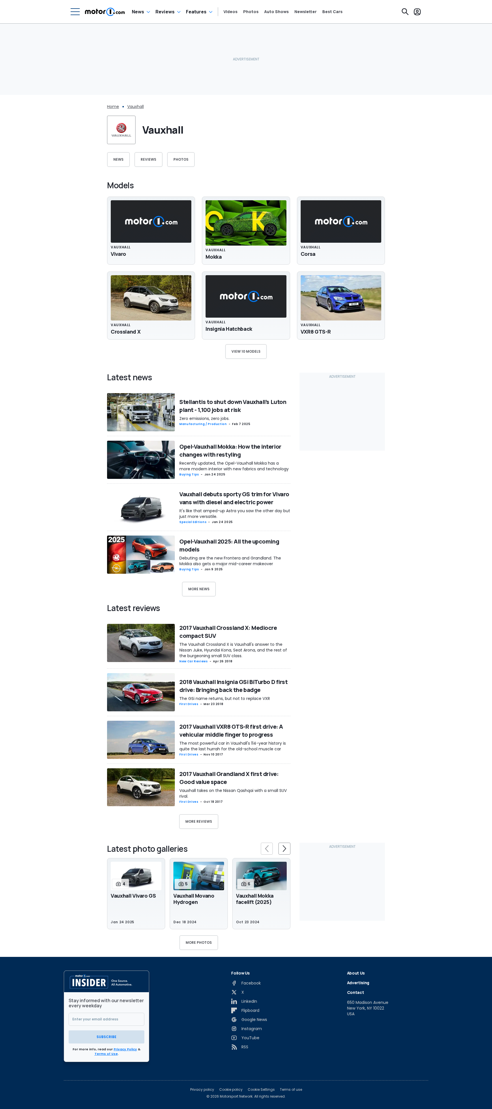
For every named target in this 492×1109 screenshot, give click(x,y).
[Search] (405, 11)
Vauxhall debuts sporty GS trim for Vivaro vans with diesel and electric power (234, 498)
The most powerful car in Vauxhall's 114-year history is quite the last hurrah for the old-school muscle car (232, 746)
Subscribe (106, 1036)
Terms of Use (106, 1053)
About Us (356, 973)
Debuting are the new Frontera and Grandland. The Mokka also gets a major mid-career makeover (230, 561)
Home (113, 106)
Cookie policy (231, 1089)
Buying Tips (189, 474)
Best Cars (332, 11)
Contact (355, 992)
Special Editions (192, 522)
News (138, 12)
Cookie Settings (261, 1089)
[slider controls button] (267, 849)
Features (196, 12)
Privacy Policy (125, 1049)
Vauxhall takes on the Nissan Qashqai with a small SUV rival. (233, 793)
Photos (251, 11)
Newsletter (305, 11)
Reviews (165, 12)
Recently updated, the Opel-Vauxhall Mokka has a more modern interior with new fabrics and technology (234, 466)
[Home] (105, 12)
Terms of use (291, 1089)
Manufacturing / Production (203, 424)
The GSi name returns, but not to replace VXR (224, 698)
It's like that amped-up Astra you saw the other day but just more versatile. (234, 513)
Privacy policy (202, 1089)
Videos (230, 11)
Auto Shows (276, 11)
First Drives (188, 704)
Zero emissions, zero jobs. (204, 418)
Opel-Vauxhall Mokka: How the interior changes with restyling (230, 450)
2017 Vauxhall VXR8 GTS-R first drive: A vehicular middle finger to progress (231, 730)
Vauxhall (135, 106)
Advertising (358, 982)
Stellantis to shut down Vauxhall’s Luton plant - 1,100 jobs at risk (232, 406)
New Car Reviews (193, 661)
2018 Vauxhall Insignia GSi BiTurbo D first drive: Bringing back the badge (233, 686)
